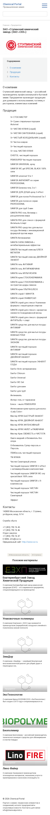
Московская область (19, 555)
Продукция (15, 72)
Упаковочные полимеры (18, 618)
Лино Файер (10, 768)
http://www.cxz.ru (30, 542)
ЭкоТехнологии (12, 694)
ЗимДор (8, 656)
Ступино (37, 555)
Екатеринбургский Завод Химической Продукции (19, 579)
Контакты (14, 76)
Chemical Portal (12, 4)
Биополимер (11, 730)
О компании (15, 67)
